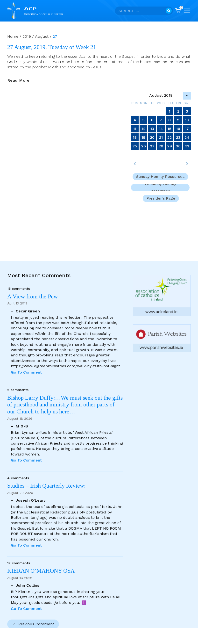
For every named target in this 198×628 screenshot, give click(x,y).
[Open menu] (187, 11)
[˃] (187, 163)
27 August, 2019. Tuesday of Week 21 (51, 47)
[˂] (135, 163)
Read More (18, 80)
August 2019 (160, 95)
